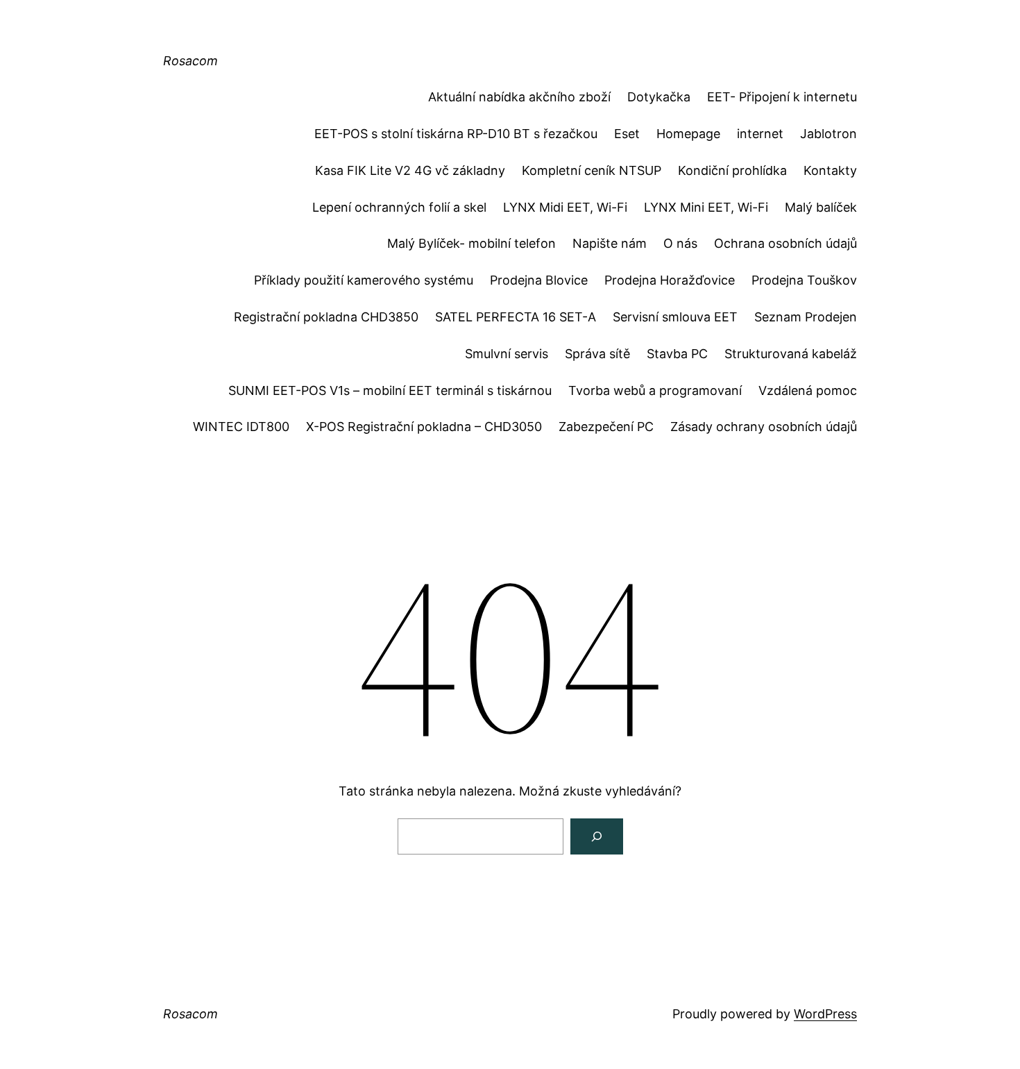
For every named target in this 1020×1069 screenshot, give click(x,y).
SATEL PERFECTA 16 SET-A (515, 317)
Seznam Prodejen (805, 317)
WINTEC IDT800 (241, 426)
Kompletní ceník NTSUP (591, 170)
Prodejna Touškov (804, 280)
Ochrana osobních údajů (785, 243)
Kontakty (830, 170)
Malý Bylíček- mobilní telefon (471, 243)
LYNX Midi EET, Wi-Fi (565, 207)
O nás (680, 243)
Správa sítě (597, 353)
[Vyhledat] (596, 836)
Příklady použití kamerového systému (363, 280)
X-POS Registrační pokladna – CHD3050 (424, 426)
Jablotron (828, 133)
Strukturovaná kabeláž (790, 353)
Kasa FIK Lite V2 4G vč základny (410, 170)
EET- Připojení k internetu (782, 97)
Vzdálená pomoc (807, 390)
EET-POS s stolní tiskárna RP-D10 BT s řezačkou (455, 133)
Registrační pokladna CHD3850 (326, 317)
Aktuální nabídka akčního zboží (519, 97)
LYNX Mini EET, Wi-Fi (706, 207)
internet (760, 133)
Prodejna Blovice (539, 280)
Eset (627, 133)
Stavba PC (677, 353)
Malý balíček (821, 207)
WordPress (825, 1014)
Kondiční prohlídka (732, 170)
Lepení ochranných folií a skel (399, 207)
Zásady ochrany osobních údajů (763, 426)
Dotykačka (658, 97)
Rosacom (190, 60)
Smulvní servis (506, 353)
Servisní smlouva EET (675, 317)
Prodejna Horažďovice (669, 280)
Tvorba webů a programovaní (655, 390)
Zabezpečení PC (606, 426)
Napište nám (609, 243)
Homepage (688, 133)
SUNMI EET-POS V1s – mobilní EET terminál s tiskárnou (390, 390)
